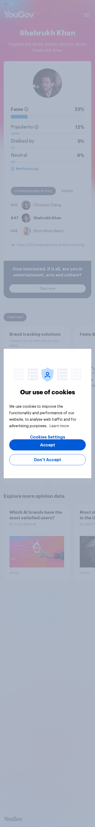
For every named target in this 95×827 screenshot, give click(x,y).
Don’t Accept (47, 460)
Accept (47, 445)
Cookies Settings (47, 437)
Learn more (59, 426)
